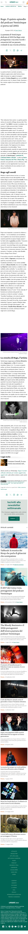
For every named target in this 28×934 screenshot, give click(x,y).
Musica (2, 564)
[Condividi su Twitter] (10, 50)
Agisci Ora (14, 872)
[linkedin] (22, 926)
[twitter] (6, 926)
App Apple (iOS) (14, 856)
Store (7, 2)
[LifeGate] (14, 2)
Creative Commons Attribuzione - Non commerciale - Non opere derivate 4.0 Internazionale (13, 483)
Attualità (14, 851)
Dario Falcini (18, 30)
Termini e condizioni (14, 897)
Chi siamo (14, 885)
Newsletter (14, 853)
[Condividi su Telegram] (21, 50)
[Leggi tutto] (26, 527)
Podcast (14, 863)
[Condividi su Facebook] (7, 50)
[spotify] (12, 926)
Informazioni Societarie (14, 894)
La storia (14, 887)
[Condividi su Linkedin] (14, 50)
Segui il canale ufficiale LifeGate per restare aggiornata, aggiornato (14, 473)
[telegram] (25, 926)
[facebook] (3, 926)
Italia (19, 487)
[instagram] (18, 926)
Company (14, 880)
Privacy (14, 892)
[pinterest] (9, 926)
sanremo (23, 487)
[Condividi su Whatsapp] (18, 50)
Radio (14, 860)
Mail (14, 890)
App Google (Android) (14, 858)
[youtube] (15, 926)
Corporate (14, 867)
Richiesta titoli (14, 865)
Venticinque (4, 489)
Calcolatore (14, 870)
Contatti (14, 883)
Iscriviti (12, 518)
